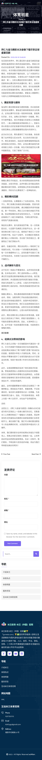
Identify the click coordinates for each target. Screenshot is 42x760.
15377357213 (9, 716)
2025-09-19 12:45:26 (18, 57)
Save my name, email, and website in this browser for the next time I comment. (21, 535)
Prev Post (6, 454)
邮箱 (6, 510)
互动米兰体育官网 (10, 597)
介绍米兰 (6, 572)
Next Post (35, 454)
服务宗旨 (6, 590)
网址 (6, 522)
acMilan (32, 754)
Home (21, 19)
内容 (6, 474)
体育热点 (6, 578)
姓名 (6, 498)
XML (3, 699)
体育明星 (6, 584)
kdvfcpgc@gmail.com (13, 724)
